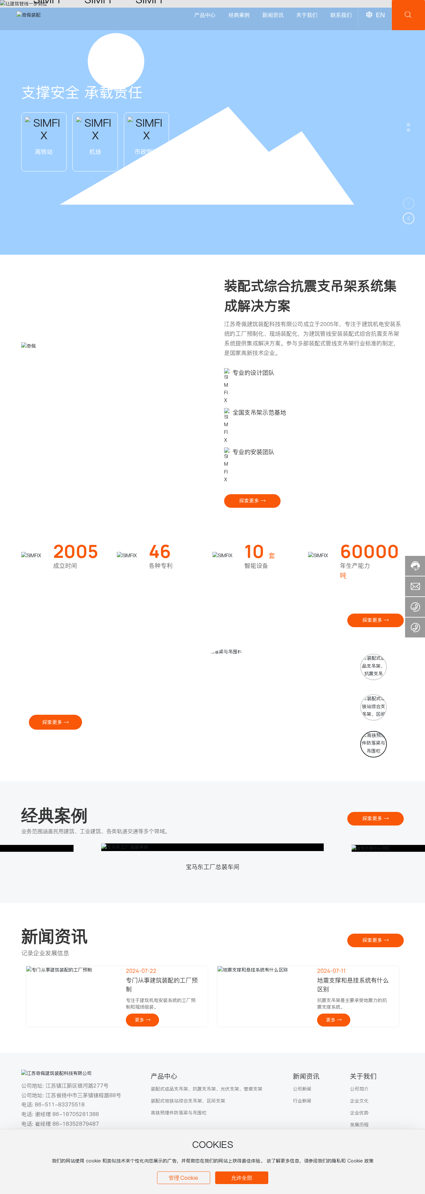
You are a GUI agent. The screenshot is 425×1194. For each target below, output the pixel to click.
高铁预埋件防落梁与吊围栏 (69, 667)
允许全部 (241, 1177)
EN (380, 15)
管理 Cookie (183, 1177)
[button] (408, 124)
